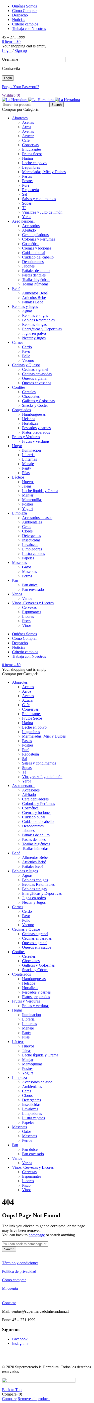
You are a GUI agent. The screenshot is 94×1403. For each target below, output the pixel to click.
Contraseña (11, 68)
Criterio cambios (25, 24)
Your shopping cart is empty (24, 46)
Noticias (18, 19)
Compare (9, 1399)
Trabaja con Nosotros (29, 28)
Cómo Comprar (24, 10)
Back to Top (12, 1390)
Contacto (9, 1303)
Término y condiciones (20, 1263)
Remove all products (34, 1399)
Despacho (20, 15)
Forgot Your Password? (20, 87)
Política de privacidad (19, 1271)
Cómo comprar (14, 1280)
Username (10, 59)
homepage (37, 1235)
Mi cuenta (10, 1288)
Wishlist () (11, 95)
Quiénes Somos (24, 6)
